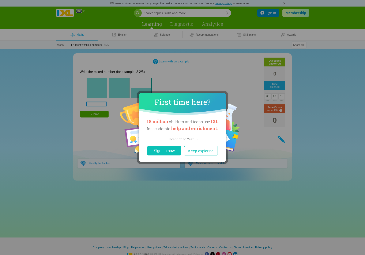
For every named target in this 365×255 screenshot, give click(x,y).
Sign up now (164, 151)
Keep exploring (201, 151)
